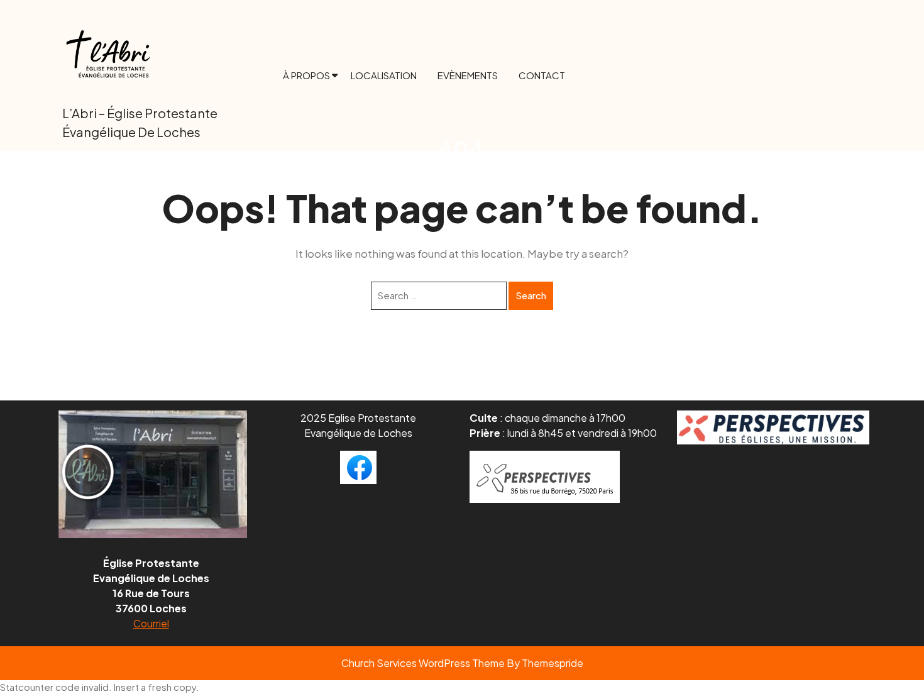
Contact (542, 75)
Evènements (467, 75)
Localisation (384, 75)
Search (530, 295)
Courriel (151, 623)
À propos (306, 75)
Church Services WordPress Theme (423, 662)
